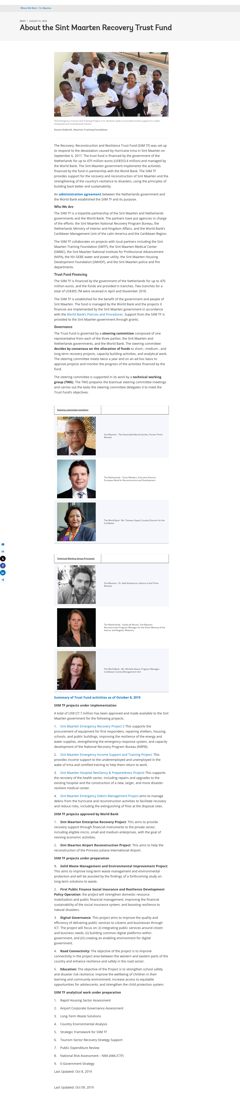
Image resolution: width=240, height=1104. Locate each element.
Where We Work (29, 8)
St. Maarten (45, 8)
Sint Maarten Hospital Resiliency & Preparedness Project (102, 773)
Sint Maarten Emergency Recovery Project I (92, 726)
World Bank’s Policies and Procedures (95, 314)
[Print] (3, 551)
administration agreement (80, 194)
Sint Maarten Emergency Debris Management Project (99, 796)
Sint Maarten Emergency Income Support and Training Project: (106, 754)
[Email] (3, 544)
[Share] (3, 565)
